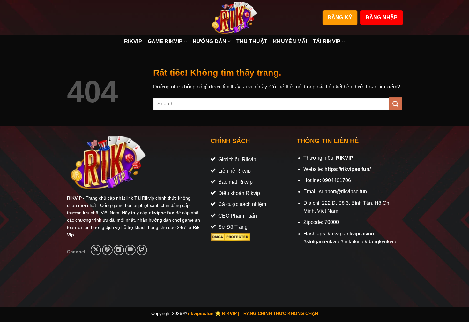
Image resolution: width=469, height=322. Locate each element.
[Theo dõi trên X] (96, 250)
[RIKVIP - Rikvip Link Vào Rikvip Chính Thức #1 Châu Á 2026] (234, 17)
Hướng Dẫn (210, 41)
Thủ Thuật (251, 41)
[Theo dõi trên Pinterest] (107, 250)
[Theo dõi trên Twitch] (142, 250)
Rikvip (133, 41)
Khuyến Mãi (290, 41)
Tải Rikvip (326, 41)
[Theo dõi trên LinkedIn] (119, 250)
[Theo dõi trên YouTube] (130, 250)
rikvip (337, 233)
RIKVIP (74, 198)
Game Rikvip (165, 41)
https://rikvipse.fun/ (347, 169)
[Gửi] (395, 103)
